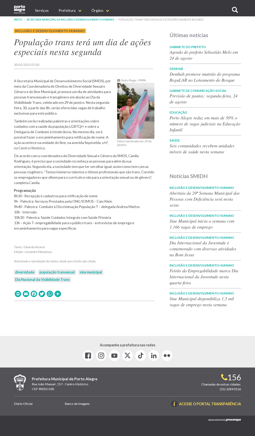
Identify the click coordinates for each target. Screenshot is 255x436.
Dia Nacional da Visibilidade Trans (42, 279)
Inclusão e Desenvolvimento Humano (50, 31)
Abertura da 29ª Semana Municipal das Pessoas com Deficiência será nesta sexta (205, 199)
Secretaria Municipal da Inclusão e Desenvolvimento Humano (70, 19)
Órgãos (97, 10)
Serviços (42, 10)
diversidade (24, 272)
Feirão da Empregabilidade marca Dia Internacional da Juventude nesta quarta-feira (204, 276)
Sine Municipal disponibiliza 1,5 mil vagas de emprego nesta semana (202, 301)
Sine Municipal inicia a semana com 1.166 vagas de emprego (202, 224)
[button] (235, 10)
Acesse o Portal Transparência (210, 404)
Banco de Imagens (77, 403)
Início (18, 19)
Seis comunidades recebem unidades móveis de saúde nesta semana (202, 149)
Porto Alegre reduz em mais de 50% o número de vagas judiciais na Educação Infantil (205, 124)
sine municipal (91, 272)
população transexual (57, 272)
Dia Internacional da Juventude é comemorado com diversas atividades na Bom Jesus (203, 249)
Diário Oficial (23, 403)
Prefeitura (67, 10)
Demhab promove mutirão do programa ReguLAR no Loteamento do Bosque (205, 77)
